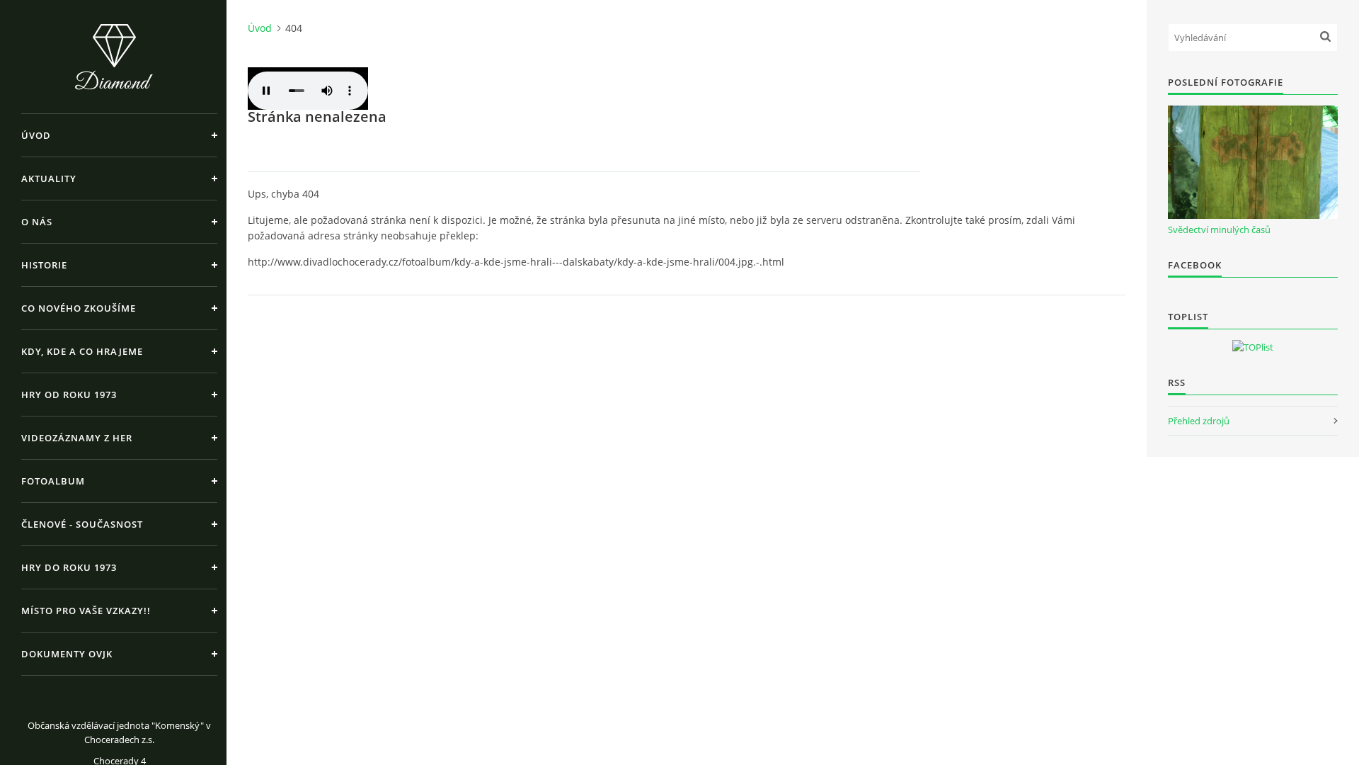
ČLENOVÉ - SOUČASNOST (82, 524)
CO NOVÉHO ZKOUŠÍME (78, 308)
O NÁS (36, 221)
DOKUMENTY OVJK (67, 653)
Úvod (36, 135)
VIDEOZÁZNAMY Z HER (76, 437)
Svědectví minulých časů (1219, 229)
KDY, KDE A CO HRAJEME (82, 351)
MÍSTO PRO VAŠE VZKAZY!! (86, 610)
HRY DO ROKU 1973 (69, 567)
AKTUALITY (48, 178)
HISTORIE (44, 265)
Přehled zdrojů (1198, 420)
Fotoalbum (53, 481)
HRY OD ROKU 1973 (69, 394)
